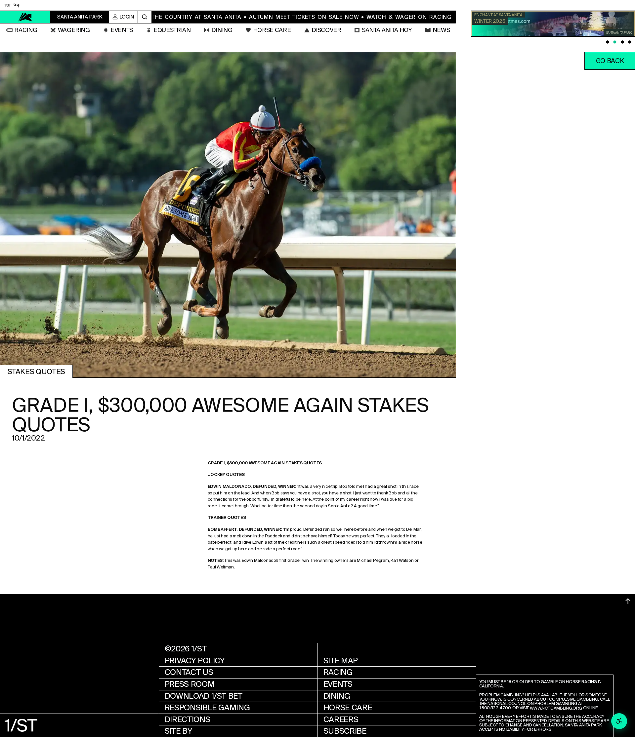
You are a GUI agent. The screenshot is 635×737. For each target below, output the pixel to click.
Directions (187, 719)
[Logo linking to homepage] (25, 17)
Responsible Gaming (207, 707)
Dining (336, 696)
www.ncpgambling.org (556, 708)
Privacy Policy (195, 660)
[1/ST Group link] (7, 5)
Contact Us (189, 672)
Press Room (189, 684)
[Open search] (144, 17)
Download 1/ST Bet (203, 696)
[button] (21, 30)
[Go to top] (628, 601)
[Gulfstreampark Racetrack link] (16, 5)
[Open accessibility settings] (619, 721)
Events (338, 684)
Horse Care (347, 707)
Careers (340, 719)
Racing (338, 672)
